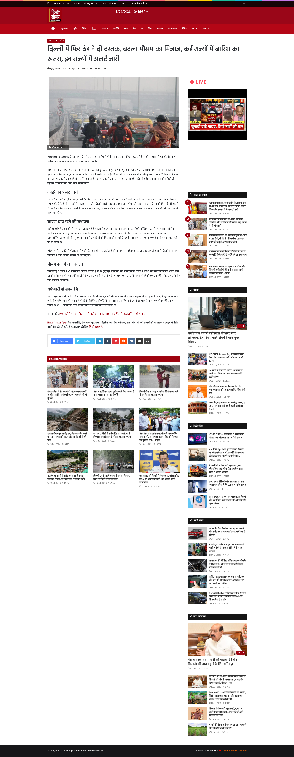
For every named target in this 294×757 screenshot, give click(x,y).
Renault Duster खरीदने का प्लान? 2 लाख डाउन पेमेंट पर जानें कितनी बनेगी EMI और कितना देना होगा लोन (227, 596)
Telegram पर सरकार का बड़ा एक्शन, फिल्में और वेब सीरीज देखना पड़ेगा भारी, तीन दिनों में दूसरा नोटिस (227, 500)
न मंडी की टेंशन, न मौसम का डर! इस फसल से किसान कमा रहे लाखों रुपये (227, 726)
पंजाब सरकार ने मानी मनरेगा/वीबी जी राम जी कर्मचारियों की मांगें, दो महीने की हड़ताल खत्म (228, 253)
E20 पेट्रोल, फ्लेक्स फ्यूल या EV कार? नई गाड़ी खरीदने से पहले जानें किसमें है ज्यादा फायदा (226, 548)
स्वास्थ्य (160, 28)
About (77, 3)
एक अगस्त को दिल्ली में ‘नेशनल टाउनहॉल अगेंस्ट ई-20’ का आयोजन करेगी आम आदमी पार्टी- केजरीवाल (159, 479)
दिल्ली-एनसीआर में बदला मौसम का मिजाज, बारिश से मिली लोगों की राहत (111, 477)
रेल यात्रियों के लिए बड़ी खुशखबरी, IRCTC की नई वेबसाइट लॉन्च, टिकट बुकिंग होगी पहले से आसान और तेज (226, 469)
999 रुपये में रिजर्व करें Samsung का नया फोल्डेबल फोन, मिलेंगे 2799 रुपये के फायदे (227, 483)
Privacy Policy (90, 3)
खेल (134, 28)
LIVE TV (205, 28)
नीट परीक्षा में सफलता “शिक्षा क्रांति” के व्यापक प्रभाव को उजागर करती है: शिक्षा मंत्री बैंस (227, 390)
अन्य (193, 28)
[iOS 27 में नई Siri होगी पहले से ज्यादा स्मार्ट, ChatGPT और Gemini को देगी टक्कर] (197, 439)
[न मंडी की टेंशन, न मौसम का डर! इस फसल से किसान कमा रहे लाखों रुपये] (197, 729)
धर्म (142, 28)
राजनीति (116, 28)
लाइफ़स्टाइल (172, 28)
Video (103, 3)
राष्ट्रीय (75, 28)
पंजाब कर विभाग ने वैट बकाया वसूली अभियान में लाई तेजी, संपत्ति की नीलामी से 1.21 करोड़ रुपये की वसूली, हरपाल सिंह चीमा (228, 238)
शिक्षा (150, 28)
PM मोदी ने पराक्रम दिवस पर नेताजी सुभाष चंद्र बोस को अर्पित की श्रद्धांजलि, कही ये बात (102, 314)
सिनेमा (184, 28)
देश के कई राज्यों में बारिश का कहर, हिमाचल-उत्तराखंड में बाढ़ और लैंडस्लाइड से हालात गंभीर (66, 477)
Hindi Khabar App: (57, 323)
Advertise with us (139, 3)
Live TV (112, 3)
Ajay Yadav (55, 68)
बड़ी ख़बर (64, 28)
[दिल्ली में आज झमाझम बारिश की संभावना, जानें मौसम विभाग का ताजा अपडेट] (159, 376)
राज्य (104, 28)
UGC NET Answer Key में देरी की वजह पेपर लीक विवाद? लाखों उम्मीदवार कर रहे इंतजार (226, 357)
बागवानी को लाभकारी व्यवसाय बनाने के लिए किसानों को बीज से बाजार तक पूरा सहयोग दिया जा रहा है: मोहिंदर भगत (227, 679)
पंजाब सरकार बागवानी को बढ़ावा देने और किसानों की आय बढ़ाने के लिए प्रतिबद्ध (212, 662)
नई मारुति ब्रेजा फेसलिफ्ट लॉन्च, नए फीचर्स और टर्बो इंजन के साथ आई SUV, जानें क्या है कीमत (227, 532)
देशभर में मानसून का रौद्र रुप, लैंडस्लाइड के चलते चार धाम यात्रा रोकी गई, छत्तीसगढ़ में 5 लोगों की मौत (67, 437)
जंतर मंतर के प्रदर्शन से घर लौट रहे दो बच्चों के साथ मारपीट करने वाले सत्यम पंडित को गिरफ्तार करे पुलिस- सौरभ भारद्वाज (158, 437)
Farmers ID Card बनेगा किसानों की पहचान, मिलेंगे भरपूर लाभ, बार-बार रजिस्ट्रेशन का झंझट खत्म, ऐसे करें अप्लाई (227, 696)
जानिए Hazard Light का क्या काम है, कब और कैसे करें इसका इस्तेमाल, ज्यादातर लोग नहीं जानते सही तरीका (226, 580)
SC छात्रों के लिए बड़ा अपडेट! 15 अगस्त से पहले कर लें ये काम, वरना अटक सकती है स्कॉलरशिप (226, 374)
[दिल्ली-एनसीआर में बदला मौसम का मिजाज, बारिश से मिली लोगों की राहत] (113, 461)
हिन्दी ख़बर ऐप (95, 327)
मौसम (62, 41)
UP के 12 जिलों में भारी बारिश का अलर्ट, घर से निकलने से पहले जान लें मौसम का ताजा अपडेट (112, 435)
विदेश (84, 28)
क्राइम (126, 28)
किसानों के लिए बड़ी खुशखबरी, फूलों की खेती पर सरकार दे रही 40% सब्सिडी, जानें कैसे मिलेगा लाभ (226, 712)
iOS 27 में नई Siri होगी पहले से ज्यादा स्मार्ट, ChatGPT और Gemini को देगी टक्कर (226, 436)
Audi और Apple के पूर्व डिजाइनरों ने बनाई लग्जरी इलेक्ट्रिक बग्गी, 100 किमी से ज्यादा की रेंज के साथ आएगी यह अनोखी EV (226, 453)
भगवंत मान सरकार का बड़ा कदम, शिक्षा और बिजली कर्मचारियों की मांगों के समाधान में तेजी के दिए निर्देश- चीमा (227, 270)
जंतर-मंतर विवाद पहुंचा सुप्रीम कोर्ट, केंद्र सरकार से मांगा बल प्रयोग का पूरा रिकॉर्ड (113, 393)
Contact (123, 3)
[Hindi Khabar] (54, 15)
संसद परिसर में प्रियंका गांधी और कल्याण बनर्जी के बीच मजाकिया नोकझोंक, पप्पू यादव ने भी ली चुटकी (67, 395)
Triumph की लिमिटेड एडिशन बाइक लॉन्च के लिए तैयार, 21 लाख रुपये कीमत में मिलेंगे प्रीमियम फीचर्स (227, 564)
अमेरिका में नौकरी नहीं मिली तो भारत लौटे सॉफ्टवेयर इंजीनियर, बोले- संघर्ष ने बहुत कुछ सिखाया (213, 338)
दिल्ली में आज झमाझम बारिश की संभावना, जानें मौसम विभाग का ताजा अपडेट (158, 393)
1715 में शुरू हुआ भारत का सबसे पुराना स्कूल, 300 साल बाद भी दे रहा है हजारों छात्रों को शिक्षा (227, 406)
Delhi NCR (53, 41)
